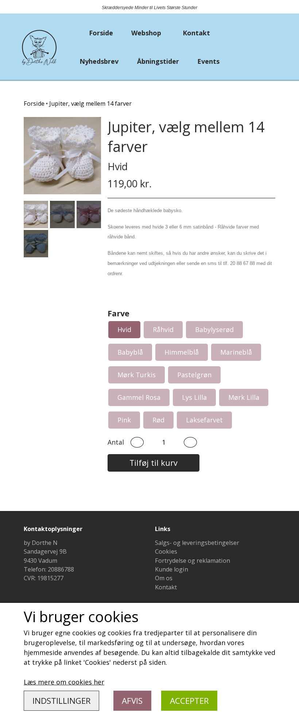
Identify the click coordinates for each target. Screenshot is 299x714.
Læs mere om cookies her (64, 682)
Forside (101, 32)
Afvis (132, 700)
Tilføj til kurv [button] (153, 462)
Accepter (189, 700)
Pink (124, 419)
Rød (158, 419)
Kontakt (196, 32)
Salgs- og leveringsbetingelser (197, 543)
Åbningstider (158, 61)
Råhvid (163, 329)
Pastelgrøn (194, 374)
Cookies (166, 551)
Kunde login (171, 569)
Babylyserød (214, 329)
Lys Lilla (194, 397)
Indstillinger (61, 700)
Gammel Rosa (138, 397)
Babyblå (130, 352)
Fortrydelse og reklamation (192, 561)
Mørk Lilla (243, 397)
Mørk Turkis (136, 374)
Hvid (124, 329)
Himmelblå (181, 352)
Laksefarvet (204, 419)
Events (208, 61)
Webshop (146, 32)
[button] (137, 442)
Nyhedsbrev (99, 61)
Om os (163, 578)
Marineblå (236, 352)
